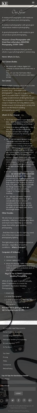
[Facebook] (18, 400)
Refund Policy (7, 368)
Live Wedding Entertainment (13, 336)
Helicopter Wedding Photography (14, 339)
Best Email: (5, 386)
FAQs (5, 361)
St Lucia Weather (9, 343)
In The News (7, 347)
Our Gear (6, 353)
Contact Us (7, 365)
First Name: (5, 379)
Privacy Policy (25, 411)
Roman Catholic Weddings (12, 332)
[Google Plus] (30, 400)
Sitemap (23, 408)
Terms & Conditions (14, 411)
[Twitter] (13, 400)
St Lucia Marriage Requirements (14, 328)
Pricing (5, 357)
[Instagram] (7, 400)
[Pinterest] (24, 400)
